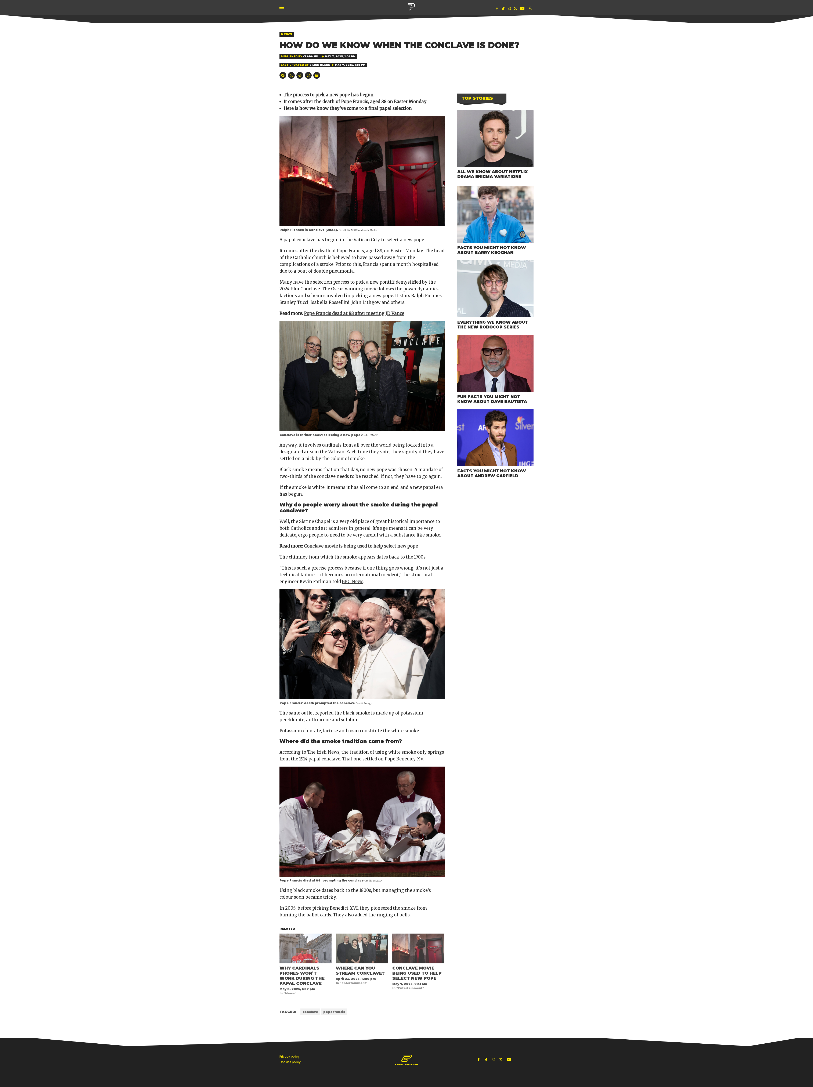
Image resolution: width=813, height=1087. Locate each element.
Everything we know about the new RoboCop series (492, 325)
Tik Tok (503, 9)
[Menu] (282, 7)
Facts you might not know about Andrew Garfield (491, 473)
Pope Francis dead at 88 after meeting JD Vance (354, 313)
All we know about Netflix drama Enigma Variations (492, 174)
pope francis (334, 1012)
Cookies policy (290, 1062)
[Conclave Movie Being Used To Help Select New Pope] (418, 948)
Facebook (497, 9)
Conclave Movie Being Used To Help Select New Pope (417, 973)
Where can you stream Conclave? (360, 971)
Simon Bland (320, 64)
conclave (310, 1012)
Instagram (509, 9)
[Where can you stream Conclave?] (362, 948)
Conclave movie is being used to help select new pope (360, 546)
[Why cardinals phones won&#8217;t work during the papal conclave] (305, 948)
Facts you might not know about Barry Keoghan (491, 250)
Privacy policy (289, 1056)
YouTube (522, 9)
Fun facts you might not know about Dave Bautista (492, 399)
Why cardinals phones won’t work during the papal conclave (302, 976)
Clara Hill (311, 56)
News (286, 34)
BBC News (352, 581)
